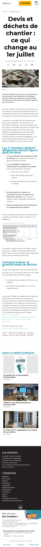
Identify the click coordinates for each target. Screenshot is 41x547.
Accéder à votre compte (11, 456)
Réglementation (14, 11)
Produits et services (9, 498)
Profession (6, 492)
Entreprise (6, 483)
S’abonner (25, 3)
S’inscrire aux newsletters (11, 460)
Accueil (4, 11)
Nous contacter (8, 467)
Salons (4, 494)
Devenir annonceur (9, 463)
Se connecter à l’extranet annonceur (16, 465)
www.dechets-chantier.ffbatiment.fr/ (14, 328)
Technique (6, 485)
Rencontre (6, 479)
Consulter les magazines (11, 458)
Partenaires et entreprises (12, 501)
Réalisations (6, 490)
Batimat (5, 477)
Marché (5, 481)
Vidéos (4, 496)
